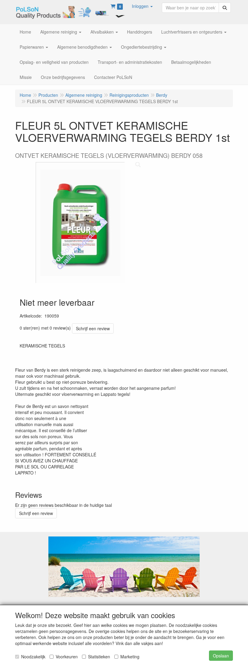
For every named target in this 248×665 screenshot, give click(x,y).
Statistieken (99, 657)
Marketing (129, 657)
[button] (142, 6)
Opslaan (221, 656)
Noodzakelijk (33, 657)
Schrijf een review (93, 328)
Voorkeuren (67, 657)
